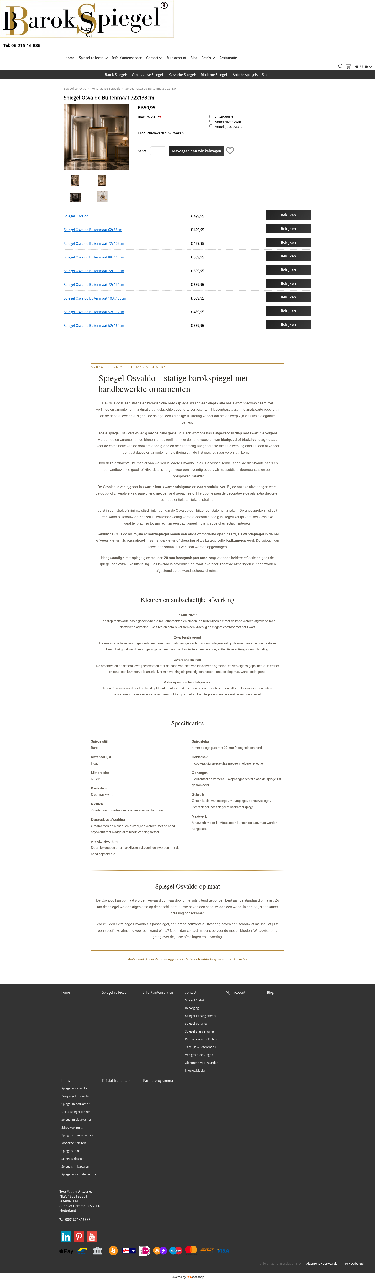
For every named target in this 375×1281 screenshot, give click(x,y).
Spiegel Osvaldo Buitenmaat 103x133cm (95, 298)
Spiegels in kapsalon (75, 1166)
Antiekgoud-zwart (228, 126)
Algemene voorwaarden (322, 1263)
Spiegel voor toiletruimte (78, 1174)
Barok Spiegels (116, 74)
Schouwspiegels (72, 1127)
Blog (194, 57)
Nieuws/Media (195, 1070)
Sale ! (266, 74)
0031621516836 (77, 1219)
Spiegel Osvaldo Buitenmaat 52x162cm (94, 325)
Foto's (206, 57)
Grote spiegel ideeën (75, 1112)
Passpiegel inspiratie (75, 1096)
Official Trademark (116, 1080)
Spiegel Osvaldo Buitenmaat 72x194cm (94, 284)
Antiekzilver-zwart (228, 121)
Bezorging (192, 1008)
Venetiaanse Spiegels (148, 74)
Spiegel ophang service (201, 1016)
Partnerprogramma (158, 1080)
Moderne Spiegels (214, 74)
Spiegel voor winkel (74, 1088)
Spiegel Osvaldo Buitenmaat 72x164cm (94, 270)
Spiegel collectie (91, 57)
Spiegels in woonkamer (77, 1135)
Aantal (143, 151)
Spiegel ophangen (197, 1023)
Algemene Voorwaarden (201, 1063)
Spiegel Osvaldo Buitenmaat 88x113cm (94, 257)
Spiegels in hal (71, 1151)
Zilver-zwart (224, 117)
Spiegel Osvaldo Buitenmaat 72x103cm (94, 243)
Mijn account (176, 57)
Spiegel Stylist (194, 1000)
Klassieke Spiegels (182, 74)
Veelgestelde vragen (199, 1055)
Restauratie (228, 57)
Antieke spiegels (245, 74)
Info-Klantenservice (127, 57)
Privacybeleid (354, 1263)
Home (70, 57)
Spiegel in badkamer (75, 1104)
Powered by (187, 1277)
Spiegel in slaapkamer (76, 1119)
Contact (152, 57)
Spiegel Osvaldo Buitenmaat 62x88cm (93, 229)
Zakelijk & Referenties (200, 1047)
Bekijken (288, 215)
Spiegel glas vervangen (200, 1031)
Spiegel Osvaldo (76, 216)
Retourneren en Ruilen (201, 1039)
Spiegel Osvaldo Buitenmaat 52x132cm (94, 311)
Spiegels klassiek (72, 1159)
